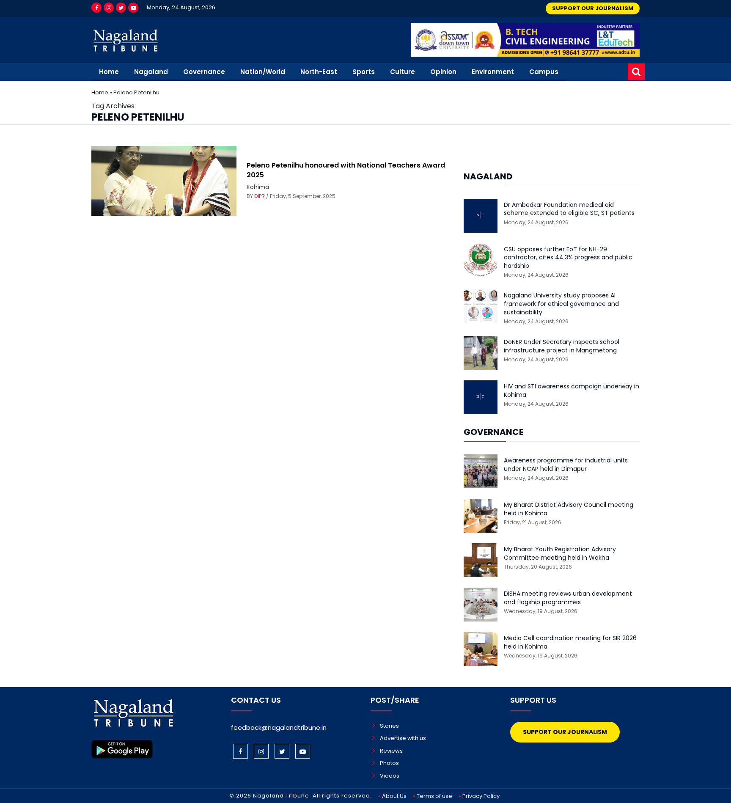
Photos (389, 763)
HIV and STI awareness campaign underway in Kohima (571, 390)
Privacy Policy (481, 796)
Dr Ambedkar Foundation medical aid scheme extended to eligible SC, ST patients (569, 209)
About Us (394, 796)
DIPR (259, 196)
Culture (402, 71)
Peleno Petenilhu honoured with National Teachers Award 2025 (346, 169)
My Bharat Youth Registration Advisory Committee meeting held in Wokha (560, 553)
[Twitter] (121, 8)
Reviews (391, 751)
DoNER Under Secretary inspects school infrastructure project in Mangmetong (561, 346)
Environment (493, 71)
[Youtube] (133, 8)
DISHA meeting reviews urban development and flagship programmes (568, 598)
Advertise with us (403, 738)
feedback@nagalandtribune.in (279, 727)
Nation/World (262, 71)
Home (109, 71)
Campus (543, 71)
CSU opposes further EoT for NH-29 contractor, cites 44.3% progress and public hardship (568, 257)
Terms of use (434, 796)
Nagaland (151, 71)
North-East (318, 71)
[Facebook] (96, 8)
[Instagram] (109, 8)
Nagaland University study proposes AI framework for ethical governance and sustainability (561, 304)
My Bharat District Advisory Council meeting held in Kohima (568, 509)
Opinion (443, 71)
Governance (204, 71)
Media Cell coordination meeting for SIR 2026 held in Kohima (570, 642)
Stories (389, 726)
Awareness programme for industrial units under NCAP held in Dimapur (566, 464)
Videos (389, 776)
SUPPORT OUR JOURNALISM (592, 8)
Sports (363, 71)
